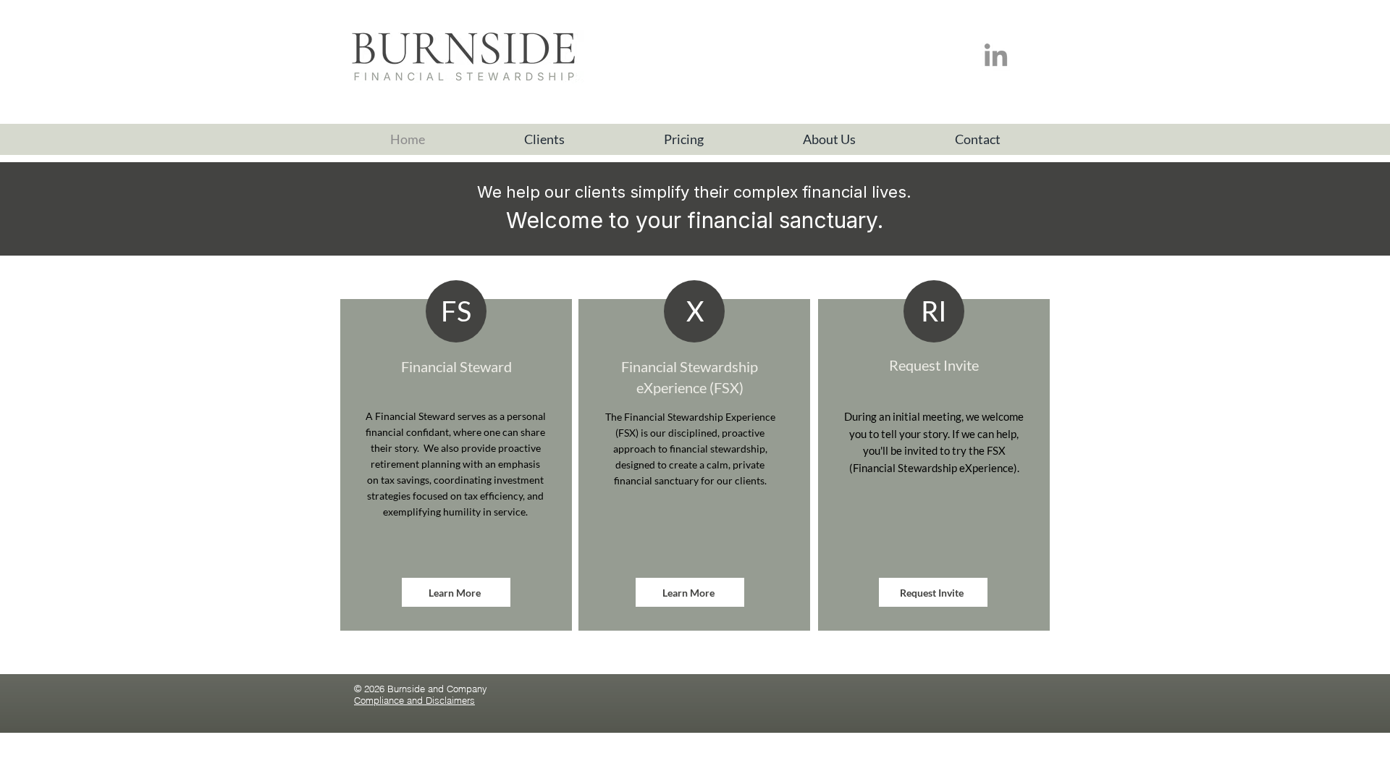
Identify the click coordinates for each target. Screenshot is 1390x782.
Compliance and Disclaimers (414, 700)
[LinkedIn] (996, 57)
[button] (544, 139)
